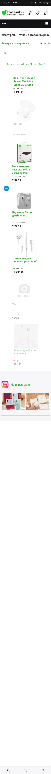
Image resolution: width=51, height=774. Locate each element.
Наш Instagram (20, 384)
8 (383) (9, 3)
